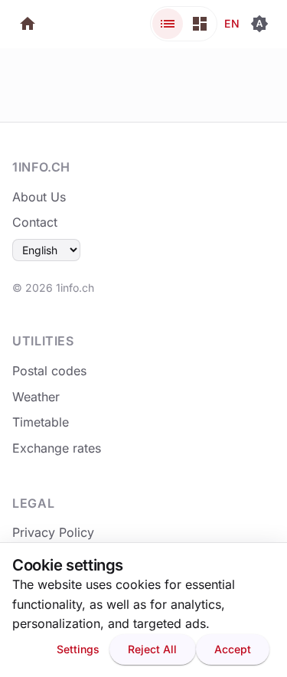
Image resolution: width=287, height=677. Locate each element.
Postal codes (49, 370)
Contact (34, 222)
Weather (36, 396)
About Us (39, 196)
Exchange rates (56, 448)
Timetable (40, 422)
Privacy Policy (53, 532)
